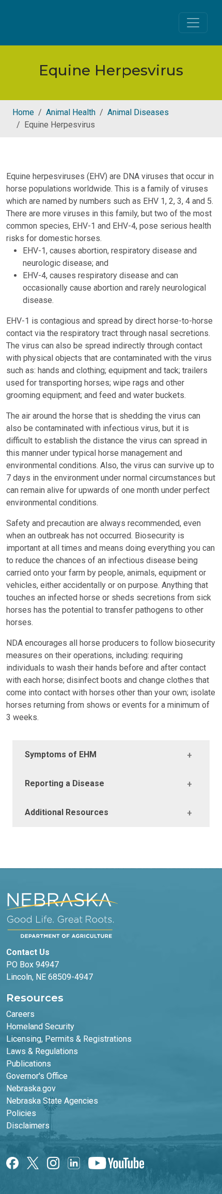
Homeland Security (40, 1026)
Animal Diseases (138, 112)
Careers (20, 1014)
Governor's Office (37, 1076)
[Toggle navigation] (193, 22)
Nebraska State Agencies (52, 1101)
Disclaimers (28, 1126)
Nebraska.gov (31, 1088)
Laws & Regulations (42, 1051)
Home (23, 112)
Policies (21, 1113)
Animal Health (71, 112)
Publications (28, 1064)
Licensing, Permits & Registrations (69, 1039)
